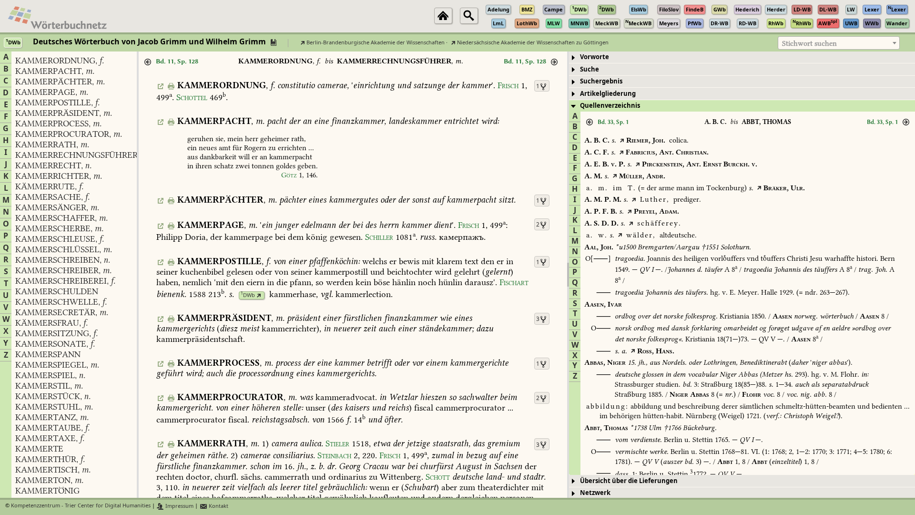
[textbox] (838, 43)
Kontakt (217, 506)
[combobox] (839, 43)
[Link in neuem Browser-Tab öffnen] (259, 295)
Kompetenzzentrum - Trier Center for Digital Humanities (81, 506)
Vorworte (594, 57)
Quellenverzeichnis (610, 105)
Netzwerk (595, 492)
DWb (248, 295)
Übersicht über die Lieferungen (629, 480)
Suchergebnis (601, 81)
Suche (589, 69)
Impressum (178, 506)
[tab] (742, 57)
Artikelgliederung (608, 93)
